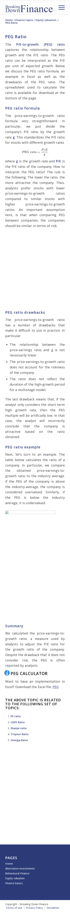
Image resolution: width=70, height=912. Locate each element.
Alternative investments (20, 868)
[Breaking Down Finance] (29, 7)
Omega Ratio (19, 740)
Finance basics (14, 883)
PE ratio (16, 716)
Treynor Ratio (20, 734)
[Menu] (60, 7)
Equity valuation (15, 878)
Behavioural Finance (17, 873)
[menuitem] (60, 7)
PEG (56, 687)
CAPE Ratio (18, 722)
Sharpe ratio (19, 728)
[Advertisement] (35, 268)
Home (9, 863)
